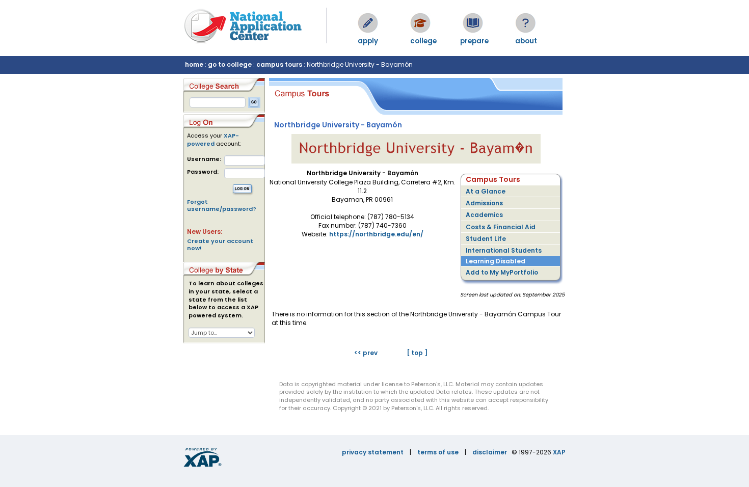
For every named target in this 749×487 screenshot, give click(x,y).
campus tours (279, 64)
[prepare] (473, 23)
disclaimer (489, 452)
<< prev (366, 352)
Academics (484, 214)
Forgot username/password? (221, 205)
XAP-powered (213, 139)
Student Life (486, 238)
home (194, 64)
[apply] (368, 23)
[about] (525, 23)
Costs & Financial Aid (501, 227)
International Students (504, 250)
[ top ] (417, 352)
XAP (559, 452)
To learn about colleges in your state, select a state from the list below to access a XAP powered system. (226, 299)
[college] (420, 23)
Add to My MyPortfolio (502, 272)
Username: (204, 159)
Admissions (484, 203)
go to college (230, 64)
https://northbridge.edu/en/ (376, 234)
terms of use (438, 452)
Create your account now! (220, 244)
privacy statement (373, 452)
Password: (203, 172)
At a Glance (485, 191)
